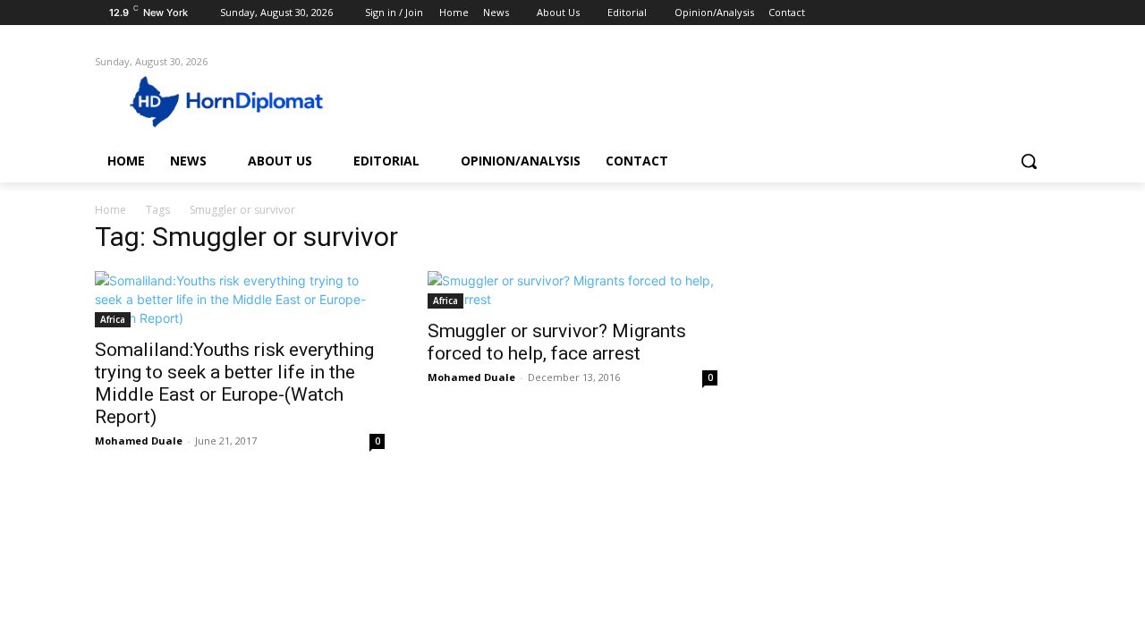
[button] (1028, 161)
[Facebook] (940, 13)
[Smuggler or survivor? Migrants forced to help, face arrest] (572, 290)
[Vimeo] (1015, 13)
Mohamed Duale (138, 440)
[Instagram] (965, 13)
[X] (990, 13)
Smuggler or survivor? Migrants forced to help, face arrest (557, 342)
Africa (112, 319)
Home (110, 209)
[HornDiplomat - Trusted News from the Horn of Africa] (238, 100)
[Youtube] (1040, 13)
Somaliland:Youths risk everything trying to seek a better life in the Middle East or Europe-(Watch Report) (234, 383)
